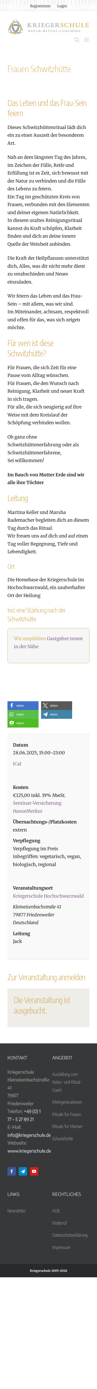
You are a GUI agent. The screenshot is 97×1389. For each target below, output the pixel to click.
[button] (23, 705)
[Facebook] (11, 1171)
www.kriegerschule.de (29, 1151)
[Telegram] (23, 1171)
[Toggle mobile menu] (87, 39)
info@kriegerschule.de (29, 1135)
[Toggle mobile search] (76, 39)
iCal (17, 764)
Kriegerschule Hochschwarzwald (48, 896)
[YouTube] (34, 1171)
